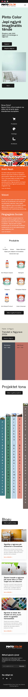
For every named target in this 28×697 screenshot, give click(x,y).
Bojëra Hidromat (21, 249)
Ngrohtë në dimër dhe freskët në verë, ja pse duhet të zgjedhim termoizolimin (12, 615)
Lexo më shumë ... (6, 188)
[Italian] (7, 1)
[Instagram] (10, 678)
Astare (12, 249)
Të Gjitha (5, 249)
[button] (25, 5)
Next (8, 85)
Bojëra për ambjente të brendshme (14, 251)
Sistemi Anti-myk (14, 253)
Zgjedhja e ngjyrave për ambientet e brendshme (13, 545)
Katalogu (14, 133)
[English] (5, 1)
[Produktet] (14, 119)
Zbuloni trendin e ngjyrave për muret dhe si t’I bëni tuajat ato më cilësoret (14, 579)
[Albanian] (2, 1)
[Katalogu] (14, 129)
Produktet (14, 124)
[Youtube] (7, 678)
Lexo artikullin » (8, 557)
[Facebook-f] (3, 678)
